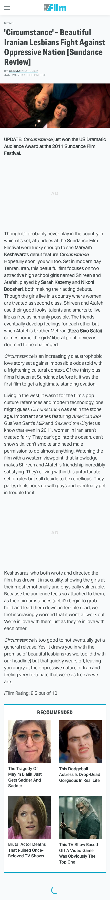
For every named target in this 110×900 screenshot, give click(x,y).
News (9, 23)
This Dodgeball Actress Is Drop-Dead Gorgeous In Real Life (79, 774)
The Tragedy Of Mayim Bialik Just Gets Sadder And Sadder (25, 777)
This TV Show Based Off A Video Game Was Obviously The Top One (78, 853)
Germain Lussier (23, 71)
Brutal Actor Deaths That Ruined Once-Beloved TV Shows (27, 850)
